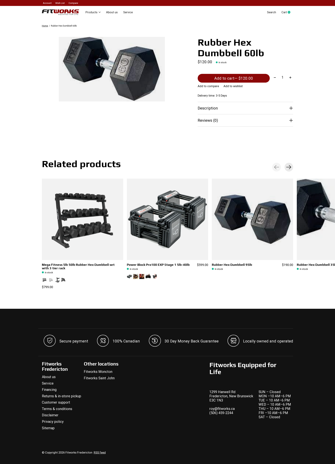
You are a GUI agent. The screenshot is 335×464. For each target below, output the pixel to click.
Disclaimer (50, 415)
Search (271, 12)
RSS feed (100, 452)
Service (128, 12)
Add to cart (233, 78)
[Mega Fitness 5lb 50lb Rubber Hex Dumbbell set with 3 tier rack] (82, 219)
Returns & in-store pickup (61, 396)
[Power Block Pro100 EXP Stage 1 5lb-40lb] (167, 219)
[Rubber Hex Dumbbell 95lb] (252, 219)
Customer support (56, 402)
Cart (287, 12)
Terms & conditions (57, 409)
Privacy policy (53, 421)
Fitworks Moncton (98, 372)
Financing (49, 390)
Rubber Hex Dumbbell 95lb (232, 264)
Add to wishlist (233, 86)
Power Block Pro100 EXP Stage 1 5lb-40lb (158, 264)
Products (91, 12)
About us (112, 12)
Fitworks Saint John (99, 378)
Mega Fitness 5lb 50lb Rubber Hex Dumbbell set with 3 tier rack (78, 266)
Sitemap (48, 428)
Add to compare (208, 86)
